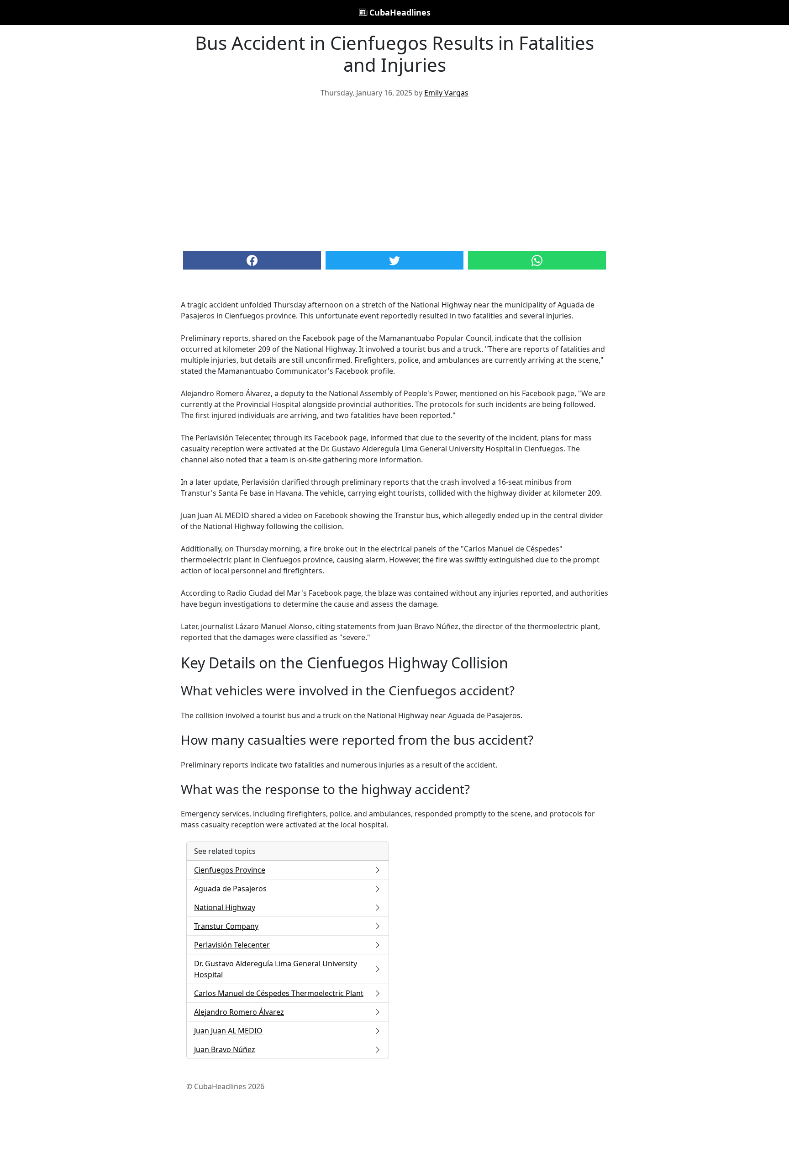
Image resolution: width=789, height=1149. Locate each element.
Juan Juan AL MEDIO (228, 1031)
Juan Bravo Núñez (224, 1049)
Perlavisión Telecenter (232, 945)
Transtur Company (226, 926)
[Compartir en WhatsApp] (537, 260)
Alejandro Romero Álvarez (239, 1012)
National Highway (224, 907)
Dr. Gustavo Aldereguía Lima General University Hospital (275, 969)
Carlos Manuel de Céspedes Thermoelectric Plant (278, 993)
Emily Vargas (446, 93)
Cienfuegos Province (229, 870)
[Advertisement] (394, 174)
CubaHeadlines (399, 12)
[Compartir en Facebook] (252, 260)
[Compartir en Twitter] (394, 260)
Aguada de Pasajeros (230, 889)
